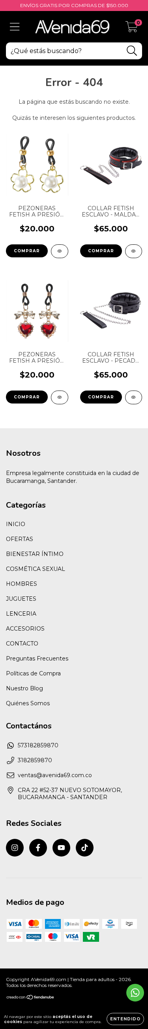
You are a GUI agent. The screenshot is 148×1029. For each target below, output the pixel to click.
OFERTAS (19, 539)
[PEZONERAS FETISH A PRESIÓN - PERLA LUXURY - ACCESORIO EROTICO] (59, 251)
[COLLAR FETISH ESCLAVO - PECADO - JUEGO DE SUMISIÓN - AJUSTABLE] (133, 397)
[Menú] (15, 27)
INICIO (15, 524)
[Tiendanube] (30, 998)
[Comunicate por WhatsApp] (135, 992)
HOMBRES (21, 583)
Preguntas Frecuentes (37, 658)
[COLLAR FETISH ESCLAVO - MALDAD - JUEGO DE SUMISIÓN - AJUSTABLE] (133, 251)
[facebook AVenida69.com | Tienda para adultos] (38, 848)
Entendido (125, 1019)
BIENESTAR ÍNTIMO (35, 554)
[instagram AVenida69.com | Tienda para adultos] (15, 848)
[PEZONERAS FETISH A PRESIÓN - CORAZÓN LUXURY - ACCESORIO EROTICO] (59, 397)
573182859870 (38, 745)
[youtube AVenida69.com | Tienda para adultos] (61, 848)
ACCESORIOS (25, 628)
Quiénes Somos (28, 703)
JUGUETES (21, 598)
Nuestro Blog (24, 688)
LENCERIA (21, 613)
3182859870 (35, 760)
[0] (131, 28)
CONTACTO (22, 643)
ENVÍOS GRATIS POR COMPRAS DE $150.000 (74, 5)
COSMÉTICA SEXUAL (35, 568)
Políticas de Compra (33, 673)
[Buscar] (132, 51)
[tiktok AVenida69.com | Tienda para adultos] (85, 848)
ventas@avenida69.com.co (55, 775)
